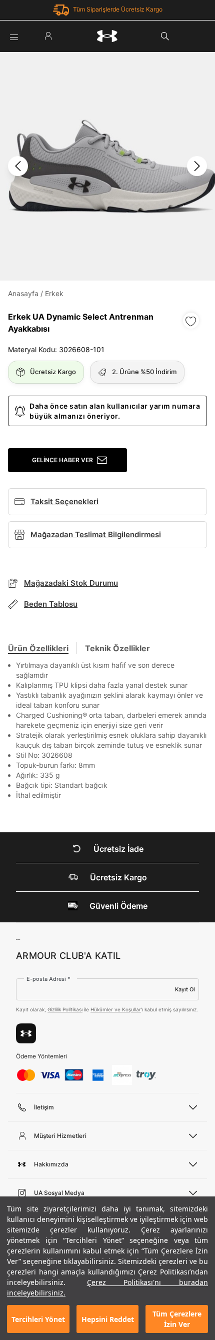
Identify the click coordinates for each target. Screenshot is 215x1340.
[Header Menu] (14, 36)
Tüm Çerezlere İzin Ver (177, 1319)
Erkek (54, 293)
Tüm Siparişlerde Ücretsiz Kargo (117, 9)
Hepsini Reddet (108, 1319)
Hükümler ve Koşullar (115, 1009)
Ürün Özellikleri (38, 648)
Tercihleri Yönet (38, 1319)
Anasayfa (23, 293)
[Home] (107, 36)
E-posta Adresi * (48, 978)
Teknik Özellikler (117, 648)
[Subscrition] (26, 1033)
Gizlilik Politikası (65, 1009)
